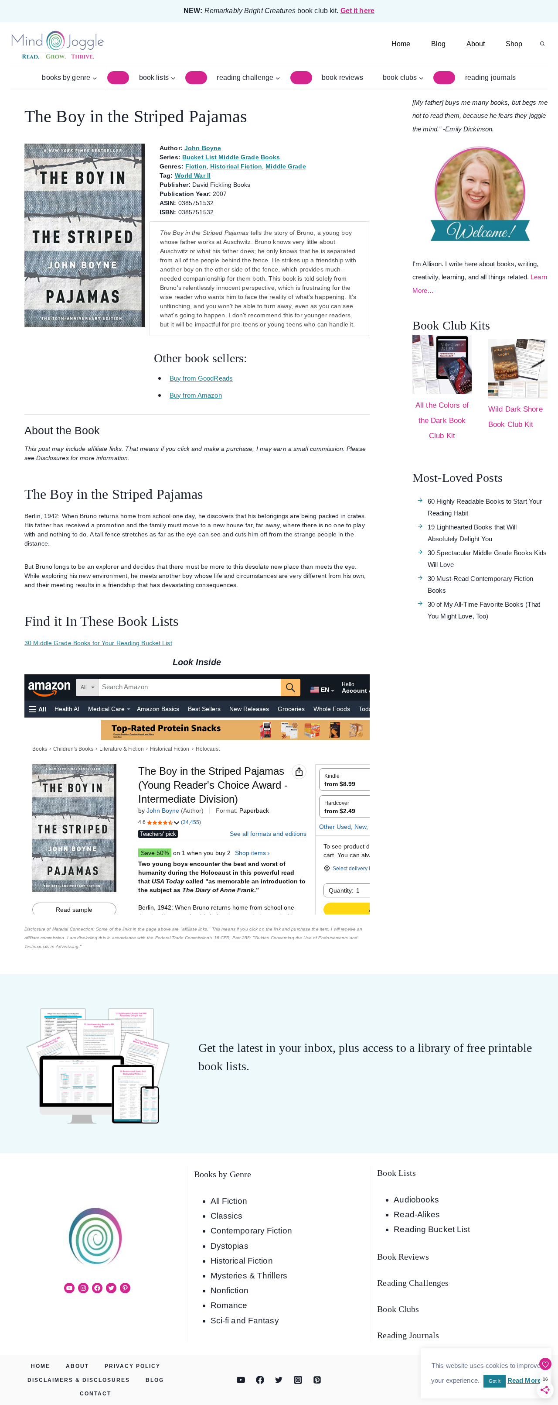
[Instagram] (298, 1380)
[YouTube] (241, 1380)
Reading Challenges (413, 1283)
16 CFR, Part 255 (232, 937)
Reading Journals (490, 77)
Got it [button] (494, 1381)
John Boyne (202, 147)
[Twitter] (279, 1380)
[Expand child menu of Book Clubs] (444, 77)
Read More (524, 1380)
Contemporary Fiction (251, 1230)
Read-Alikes (417, 1214)
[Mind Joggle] (57, 44)
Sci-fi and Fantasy (245, 1320)
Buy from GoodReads (201, 378)
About (475, 44)
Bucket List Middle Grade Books (231, 157)
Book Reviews (342, 77)
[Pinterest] (317, 1380)
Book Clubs (398, 1309)
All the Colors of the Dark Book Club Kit (442, 420)
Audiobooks (416, 1199)
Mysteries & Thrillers (249, 1275)
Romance (229, 1305)
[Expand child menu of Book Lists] (196, 77)
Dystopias (229, 1245)
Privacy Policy (132, 1366)
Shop (514, 44)
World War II (193, 175)
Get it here (357, 10)
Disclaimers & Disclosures (78, 1380)
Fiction (196, 166)
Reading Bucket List (432, 1229)
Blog (438, 44)
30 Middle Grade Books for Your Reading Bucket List (98, 642)
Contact (95, 1394)
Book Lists (396, 1173)
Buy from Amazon (196, 395)
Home (400, 44)
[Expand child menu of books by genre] (118, 77)
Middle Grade (285, 166)
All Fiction (229, 1201)
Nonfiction (229, 1290)
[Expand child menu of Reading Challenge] (301, 77)
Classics (227, 1215)
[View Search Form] (542, 44)
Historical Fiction (236, 166)
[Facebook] (260, 1380)
